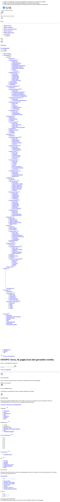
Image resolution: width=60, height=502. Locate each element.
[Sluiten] (5, 50)
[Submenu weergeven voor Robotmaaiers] (17, 60)
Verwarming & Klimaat (11, 86)
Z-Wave (11, 308)
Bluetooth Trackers (13, 255)
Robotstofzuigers (13, 219)
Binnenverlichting (13, 192)
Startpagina (8, 369)
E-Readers (11, 254)
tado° (5, 414)
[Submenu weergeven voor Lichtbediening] (17, 210)
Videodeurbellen (16, 148)
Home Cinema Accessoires (18, 127)
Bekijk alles (12, 58)
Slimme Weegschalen (17, 249)
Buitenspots (15, 207)
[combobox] (7, 16)
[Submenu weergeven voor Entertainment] (14, 116)
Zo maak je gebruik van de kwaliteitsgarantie (11, 404)
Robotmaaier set (16, 64)
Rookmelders (15, 173)
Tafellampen (15, 197)
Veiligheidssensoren (14, 170)
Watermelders (15, 176)
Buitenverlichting (13, 72)
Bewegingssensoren (17, 166)
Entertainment (9, 116)
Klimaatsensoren (13, 110)
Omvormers (15, 237)
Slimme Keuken (13, 223)
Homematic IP (7, 413)
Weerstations (12, 84)
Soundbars (11, 120)
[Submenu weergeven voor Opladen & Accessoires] (21, 259)
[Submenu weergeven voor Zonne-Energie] (17, 231)
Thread (11, 305)
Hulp (7, 320)
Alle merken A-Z (10, 288)
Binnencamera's (16, 140)
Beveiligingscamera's (14, 137)
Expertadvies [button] (7, 426)
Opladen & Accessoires (14, 258)
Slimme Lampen (13, 181)
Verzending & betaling (9, 431)
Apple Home (12, 297)
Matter (10, 304)
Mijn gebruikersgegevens (11, 29)
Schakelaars (15, 212)
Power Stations (12, 229)
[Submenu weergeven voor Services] (8, 314)
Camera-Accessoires (17, 142)
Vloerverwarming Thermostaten (19, 96)
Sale (4, 352)
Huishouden (9, 217)
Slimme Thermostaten (14, 89)
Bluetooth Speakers (13, 129)
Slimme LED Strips (16, 189)
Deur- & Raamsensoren (17, 167)
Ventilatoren (15, 106)
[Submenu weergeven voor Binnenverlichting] (19, 192)
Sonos (5, 412)
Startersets (14, 144)
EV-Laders (11, 241)
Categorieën (6, 55)
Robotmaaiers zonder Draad (18, 65)
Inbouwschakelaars (16, 214)
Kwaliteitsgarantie (10, 321)
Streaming (11, 131)
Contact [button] (5, 425)
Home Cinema (12, 121)
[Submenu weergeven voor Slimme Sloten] (17, 151)
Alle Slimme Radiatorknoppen (19, 100)
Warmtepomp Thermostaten (18, 94)
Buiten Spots (15, 79)
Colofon (5, 486)
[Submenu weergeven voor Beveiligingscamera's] (20, 137)
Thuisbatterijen (15, 239)
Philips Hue (6, 416)
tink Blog (6, 463)
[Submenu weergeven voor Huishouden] (13, 217)
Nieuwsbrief (9, 323)
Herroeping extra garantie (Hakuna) (12, 428)
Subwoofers (15, 126)
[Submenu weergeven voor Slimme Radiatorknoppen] (22, 97)
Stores (5, 467)
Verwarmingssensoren (17, 114)
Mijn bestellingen (9, 27)
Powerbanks (15, 263)
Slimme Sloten (12, 151)
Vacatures (6, 462)
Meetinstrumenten (16, 253)
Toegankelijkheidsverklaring (10, 488)
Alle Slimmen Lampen (17, 183)
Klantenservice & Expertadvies (13, 316)
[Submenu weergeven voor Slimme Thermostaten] (20, 89)
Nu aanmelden (4, 476)
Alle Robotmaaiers (16, 63)
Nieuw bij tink (9, 266)
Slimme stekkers (13, 228)
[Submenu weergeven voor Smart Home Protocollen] (19, 301)
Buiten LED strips (16, 80)
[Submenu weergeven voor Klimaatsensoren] (18, 110)
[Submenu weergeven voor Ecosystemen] (14, 293)
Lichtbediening (12, 210)
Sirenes (14, 165)
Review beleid (7, 481)
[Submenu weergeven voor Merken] (8, 268)
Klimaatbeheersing (13, 102)
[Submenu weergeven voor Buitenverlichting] (18, 72)
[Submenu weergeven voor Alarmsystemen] (18, 160)
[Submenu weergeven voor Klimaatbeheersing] (19, 102)
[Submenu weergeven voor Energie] (11, 225)
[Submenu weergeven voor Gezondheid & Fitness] (21, 246)
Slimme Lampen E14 (17, 186)
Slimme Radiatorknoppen (15, 97)
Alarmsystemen (13, 159)
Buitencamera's (15, 141)
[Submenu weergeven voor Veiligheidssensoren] (20, 171)
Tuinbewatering (13, 81)
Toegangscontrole (16, 155)
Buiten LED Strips (16, 208)
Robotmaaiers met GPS (17, 66)
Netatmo (5, 417)
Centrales (14, 163)
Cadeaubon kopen (8, 454)
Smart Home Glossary (9, 464)
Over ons (6, 460)
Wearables (14, 250)
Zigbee (11, 306)
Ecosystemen (9, 293)
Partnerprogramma (8, 466)
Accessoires (12, 132)
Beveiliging (9, 134)
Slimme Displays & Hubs (15, 222)
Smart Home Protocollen (12, 301)
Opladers (14, 264)
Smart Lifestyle (9, 243)
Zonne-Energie (12, 231)
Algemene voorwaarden (9, 482)
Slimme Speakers (13, 118)
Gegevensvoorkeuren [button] (8, 487)
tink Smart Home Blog (11, 324)
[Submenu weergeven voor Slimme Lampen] (18, 181)
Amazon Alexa (12, 295)
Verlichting (8, 177)
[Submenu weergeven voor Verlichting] (12, 178)
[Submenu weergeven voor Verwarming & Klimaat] (18, 86)
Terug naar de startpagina (9, 356)
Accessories (15, 70)
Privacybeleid (7, 484)
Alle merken (6, 410)
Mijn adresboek (8, 30)
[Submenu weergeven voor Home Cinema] (17, 122)
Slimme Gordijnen (13, 221)
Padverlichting (15, 76)
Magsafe (14, 261)
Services (5, 313)
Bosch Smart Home (13, 299)
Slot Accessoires (16, 156)
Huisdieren (11, 257)
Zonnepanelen (15, 233)
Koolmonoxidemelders (17, 174)
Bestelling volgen (10, 318)
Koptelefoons (12, 128)
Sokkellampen (15, 77)
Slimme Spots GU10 (17, 187)
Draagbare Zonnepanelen (18, 236)
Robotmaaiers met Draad (18, 68)
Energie (8, 225)
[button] (30, 27)
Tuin (7, 57)
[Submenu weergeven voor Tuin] (10, 57)
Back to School (7, 53)
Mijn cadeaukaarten (9, 32)
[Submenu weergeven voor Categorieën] (10, 55)
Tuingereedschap (13, 83)
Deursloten (14, 154)
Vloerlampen (15, 198)
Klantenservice (7, 349)
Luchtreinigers (15, 108)
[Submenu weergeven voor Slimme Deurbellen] (19, 145)
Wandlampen (15, 75)
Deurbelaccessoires (16, 149)
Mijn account (8, 25)
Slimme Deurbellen (13, 145)
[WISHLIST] (30, 39)
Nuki (5, 418)
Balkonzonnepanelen (17, 235)
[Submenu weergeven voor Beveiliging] (13, 134)
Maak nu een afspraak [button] (6, 383)
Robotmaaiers (12, 60)
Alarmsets (14, 162)
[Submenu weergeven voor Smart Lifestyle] (14, 243)
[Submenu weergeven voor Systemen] (9, 290)
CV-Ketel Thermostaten (17, 93)
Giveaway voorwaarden (9, 483)
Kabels (14, 265)
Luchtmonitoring (16, 113)
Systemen (6, 290)
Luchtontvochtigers (16, 107)
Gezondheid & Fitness (14, 246)
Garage (14, 69)
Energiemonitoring (13, 240)
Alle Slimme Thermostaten (18, 92)
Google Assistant (13, 298)
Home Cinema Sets (16, 124)
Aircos (13, 104)
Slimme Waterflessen (17, 252)
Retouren (8, 319)
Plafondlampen (15, 196)
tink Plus (6, 351)
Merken (5, 268)
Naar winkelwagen (5, 48)
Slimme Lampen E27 (17, 185)
